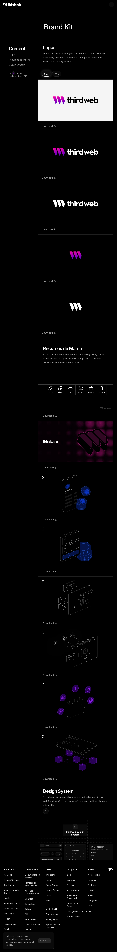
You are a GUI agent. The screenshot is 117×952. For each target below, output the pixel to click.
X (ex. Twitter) (94, 875)
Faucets (29, 929)
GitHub (91, 895)
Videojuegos (52, 919)
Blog (69, 875)
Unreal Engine (52, 890)
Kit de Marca (73, 890)
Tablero (28, 909)
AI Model (8, 875)
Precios (70, 885)
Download (47, 126)
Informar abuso (74, 916)
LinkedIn (91, 890)
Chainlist (29, 899)
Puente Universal (12, 880)
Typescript (51, 875)
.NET (48, 900)
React (49, 880)
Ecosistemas (52, 914)
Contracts (9, 885)
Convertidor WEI (33, 924)
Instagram (92, 900)
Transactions (10, 924)
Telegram (92, 880)
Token (7, 919)
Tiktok (91, 905)
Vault (6, 929)
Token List (30, 904)
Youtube (92, 885)
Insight (7, 898)
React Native (52, 885)
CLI (26, 914)
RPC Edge (9, 913)
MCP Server (30, 919)
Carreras (71, 880)
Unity (48, 895)
